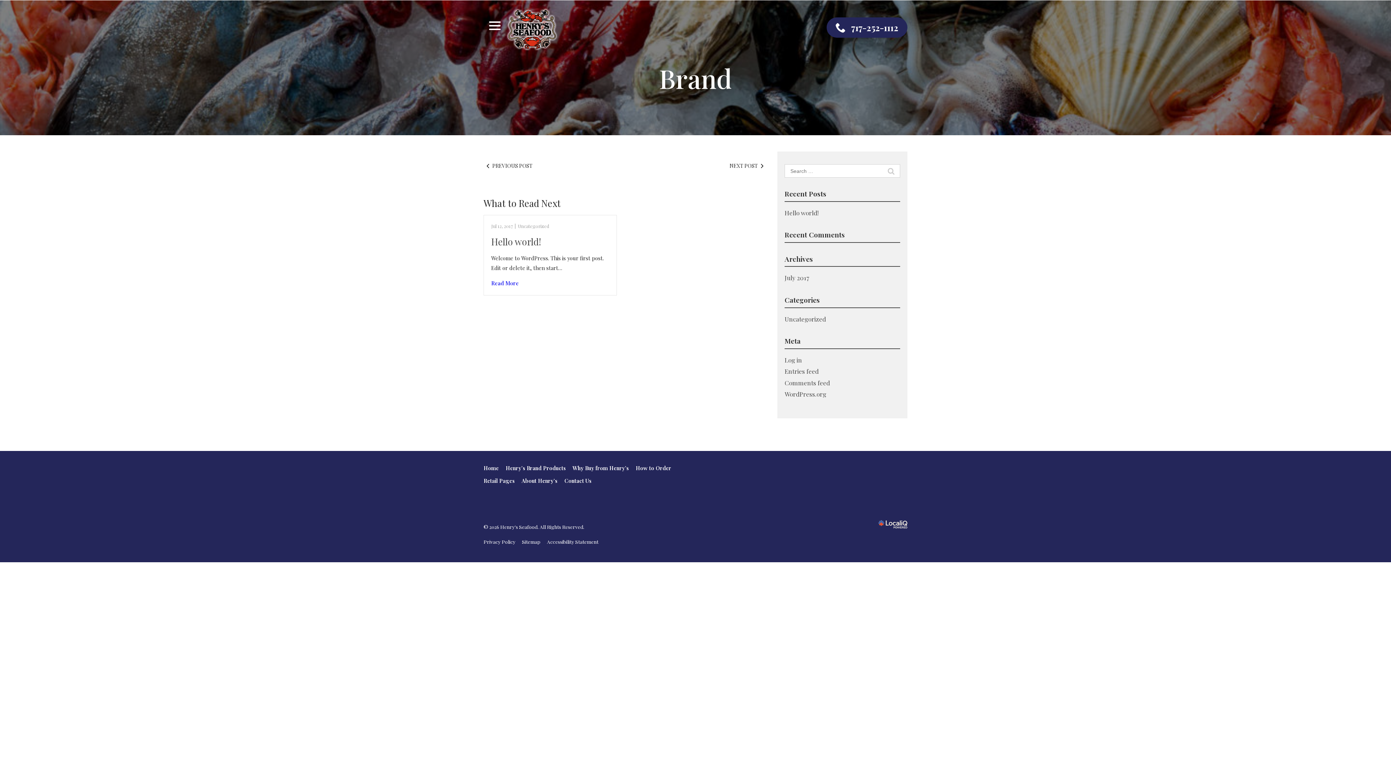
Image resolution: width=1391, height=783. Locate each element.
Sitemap (531, 541)
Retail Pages (499, 480)
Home (491, 468)
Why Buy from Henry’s (601, 468)
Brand (695, 78)
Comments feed (807, 383)
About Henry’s (539, 480)
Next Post (744, 165)
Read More (505, 283)
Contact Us (578, 480)
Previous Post (512, 165)
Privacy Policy (499, 541)
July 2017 (797, 278)
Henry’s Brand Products (536, 468)
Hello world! (516, 241)
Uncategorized (533, 226)
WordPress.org (805, 394)
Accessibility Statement (572, 541)
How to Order (653, 468)
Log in (793, 360)
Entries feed (802, 371)
